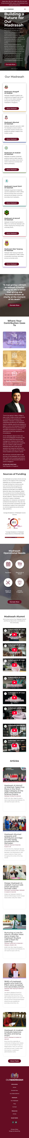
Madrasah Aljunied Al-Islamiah (12, 845)
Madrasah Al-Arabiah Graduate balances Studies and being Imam (13, 1033)
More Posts (14, 1061)
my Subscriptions (14, 1093)
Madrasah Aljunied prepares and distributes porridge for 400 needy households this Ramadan (13, 838)
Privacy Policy (14, 1129)
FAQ (14, 1103)
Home (14, 1087)
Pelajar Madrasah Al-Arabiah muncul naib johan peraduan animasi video (13, 886)
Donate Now (10, 64)
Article (14, 1114)
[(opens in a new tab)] (14, 774)
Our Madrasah (14, 1100)
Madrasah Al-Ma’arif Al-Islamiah (12, 796)
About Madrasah (12, 108)
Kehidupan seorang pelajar (11, 890)
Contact (14, 1107)
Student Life (7, 846)
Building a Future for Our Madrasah (14, 19)
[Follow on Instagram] (16, 1122)
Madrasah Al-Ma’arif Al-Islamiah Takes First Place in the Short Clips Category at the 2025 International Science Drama (14, 789)
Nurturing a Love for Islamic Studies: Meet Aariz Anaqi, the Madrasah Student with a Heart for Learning (13, 937)
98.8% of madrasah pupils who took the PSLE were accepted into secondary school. (14, 984)
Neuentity (17, 1131)
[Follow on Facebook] (13, 1122)
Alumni (6, 1037)
